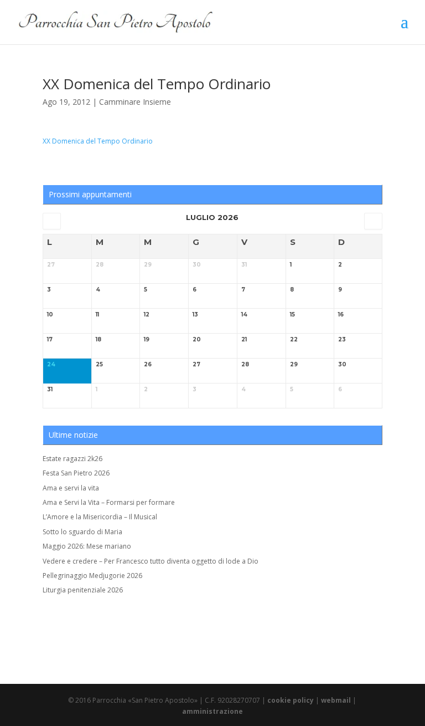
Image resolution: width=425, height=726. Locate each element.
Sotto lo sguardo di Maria (82, 531)
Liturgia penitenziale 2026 (83, 590)
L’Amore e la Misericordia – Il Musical (100, 517)
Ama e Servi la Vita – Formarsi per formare (109, 502)
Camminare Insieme (135, 101)
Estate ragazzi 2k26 (72, 458)
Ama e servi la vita (71, 488)
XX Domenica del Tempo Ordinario (98, 141)
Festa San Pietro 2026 (76, 473)
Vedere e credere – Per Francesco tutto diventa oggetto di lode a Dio (150, 561)
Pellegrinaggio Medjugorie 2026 (92, 575)
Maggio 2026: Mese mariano (87, 546)
